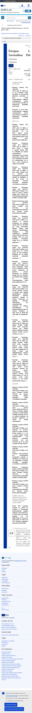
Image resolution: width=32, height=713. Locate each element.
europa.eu (12, 617)
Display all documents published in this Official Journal (15, 33)
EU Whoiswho (5, 603)
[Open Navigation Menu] (2, 17)
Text (4, 41)
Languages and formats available (12, 38)
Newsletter (4, 590)
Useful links (4, 592)
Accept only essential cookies (14, 709)
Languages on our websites (8, 641)
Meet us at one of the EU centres (9, 629)
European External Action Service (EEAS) (11, 664)
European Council (6, 653)
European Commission (7, 657)
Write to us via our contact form (9, 627)
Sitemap (3, 571)
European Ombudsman (7, 671)
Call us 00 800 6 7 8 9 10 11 (8, 624)
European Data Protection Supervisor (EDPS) (12, 672)
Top (10, 547)
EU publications (5, 605)
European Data (5, 598)
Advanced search (27, 22)
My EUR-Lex (22, 6)
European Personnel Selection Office (10, 676)
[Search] (29, 17)
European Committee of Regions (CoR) (10, 667)
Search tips (11, 21)
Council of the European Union (9, 655)
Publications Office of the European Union (11, 678)
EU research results (6, 601)
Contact (3, 570)
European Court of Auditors (8, 662)
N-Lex (3, 608)
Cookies (3, 646)
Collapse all (28, 35)
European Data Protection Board (9, 674)
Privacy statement (6, 582)
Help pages (4, 568)
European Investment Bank (8, 669)
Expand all (21, 35)
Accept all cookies (11, 704)
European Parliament (6, 652)
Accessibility (5, 581)
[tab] (16, 38)
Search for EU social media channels (10, 635)
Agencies (4, 679)
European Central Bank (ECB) (8, 660)
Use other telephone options (8, 625)
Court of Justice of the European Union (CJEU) (12, 659)
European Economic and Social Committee (11, 665)
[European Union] (5, 615)
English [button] (28, 6)
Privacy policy (5, 642)
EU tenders (4, 599)
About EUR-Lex (5, 588)
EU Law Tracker (5, 609)
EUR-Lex (6, 9)
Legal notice (4, 577)
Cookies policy (5, 579)
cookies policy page (11, 695)
